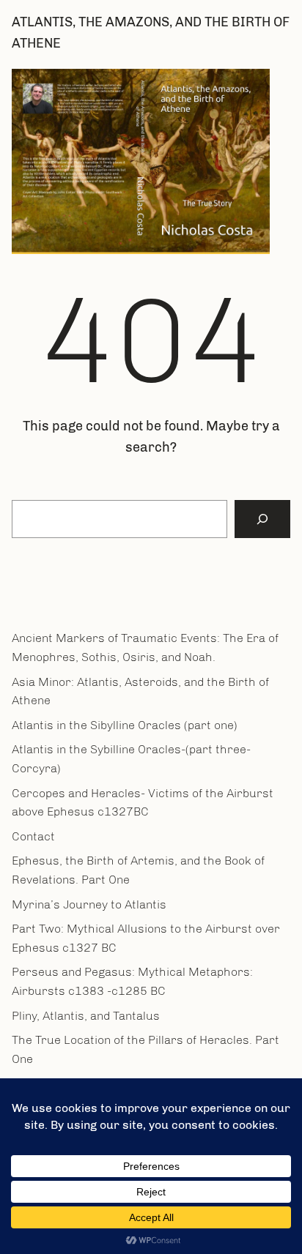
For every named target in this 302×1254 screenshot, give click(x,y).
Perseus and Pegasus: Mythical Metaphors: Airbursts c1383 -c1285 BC (132, 981)
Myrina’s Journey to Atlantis (89, 904)
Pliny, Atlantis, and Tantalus (86, 1016)
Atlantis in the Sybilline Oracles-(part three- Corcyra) (131, 758)
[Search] (262, 519)
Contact (33, 836)
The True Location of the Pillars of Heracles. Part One (145, 1049)
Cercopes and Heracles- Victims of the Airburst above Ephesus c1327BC (142, 802)
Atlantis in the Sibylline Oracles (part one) (124, 725)
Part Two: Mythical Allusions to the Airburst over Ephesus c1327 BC (146, 938)
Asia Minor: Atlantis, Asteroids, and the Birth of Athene (140, 691)
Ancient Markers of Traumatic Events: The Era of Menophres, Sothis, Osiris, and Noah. (145, 647)
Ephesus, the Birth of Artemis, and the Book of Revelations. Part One (138, 870)
